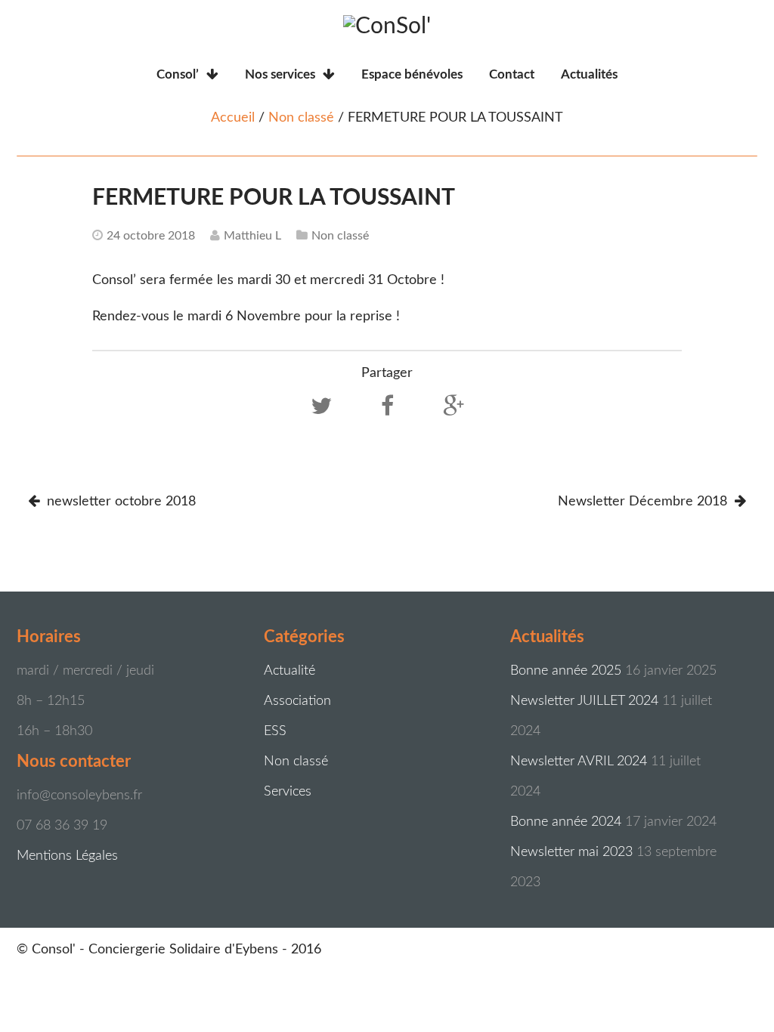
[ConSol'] (387, 26)
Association (297, 701)
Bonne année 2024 (565, 822)
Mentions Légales (67, 856)
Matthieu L (252, 236)
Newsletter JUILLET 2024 (584, 701)
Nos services (280, 74)
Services (287, 792)
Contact (511, 74)
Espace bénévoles (412, 74)
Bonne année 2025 (565, 671)
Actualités (589, 74)
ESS (275, 731)
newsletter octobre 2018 (119, 501)
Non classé (301, 118)
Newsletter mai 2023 (571, 852)
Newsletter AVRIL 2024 (578, 761)
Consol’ (177, 74)
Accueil (233, 118)
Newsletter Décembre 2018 (644, 501)
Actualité (289, 671)
